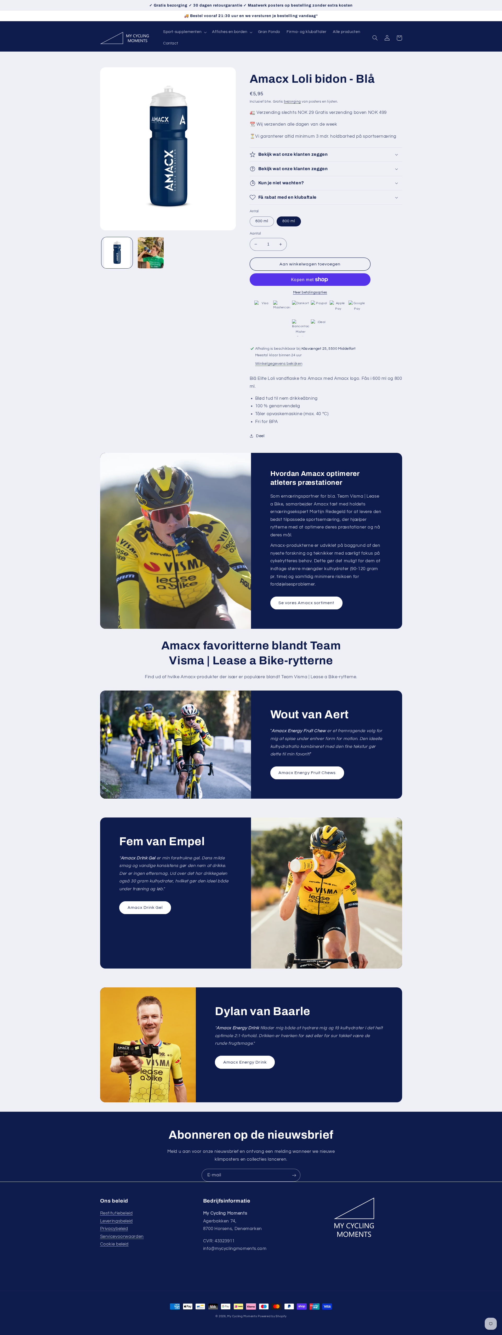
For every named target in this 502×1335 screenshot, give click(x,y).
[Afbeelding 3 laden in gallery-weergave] (150, 252)
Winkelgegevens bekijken (279, 364)
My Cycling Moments (242, 1316)
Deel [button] (260, 436)
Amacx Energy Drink (245, 1062)
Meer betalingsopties (310, 292)
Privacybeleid (114, 1228)
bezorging (292, 101)
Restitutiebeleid (116, 1213)
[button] (184, 32)
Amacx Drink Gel (145, 907)
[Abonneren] (294, 1175)
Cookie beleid (114, 1244)
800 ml (288, 221)
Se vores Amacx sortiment (306, 603)
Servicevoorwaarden (122, 1236)
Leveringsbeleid (116, 1221)
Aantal (255, 233)
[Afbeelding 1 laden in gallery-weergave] (117, 252)
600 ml (261, 221)
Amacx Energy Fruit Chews (307, 773)
